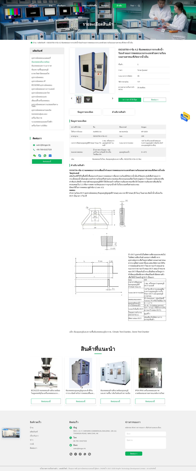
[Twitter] (75, 455)
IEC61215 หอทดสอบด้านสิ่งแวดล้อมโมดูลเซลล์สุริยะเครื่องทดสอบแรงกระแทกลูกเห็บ (45, 392)
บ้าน (50, 6)
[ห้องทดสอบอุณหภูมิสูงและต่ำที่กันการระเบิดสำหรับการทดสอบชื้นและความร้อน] (81, 373)
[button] (34, 378)
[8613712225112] (84, 455)
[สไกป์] (40, 155)
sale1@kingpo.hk (43, 145)
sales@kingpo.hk (79, 448)
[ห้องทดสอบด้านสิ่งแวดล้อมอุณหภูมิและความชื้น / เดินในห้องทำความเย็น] (115, 373)
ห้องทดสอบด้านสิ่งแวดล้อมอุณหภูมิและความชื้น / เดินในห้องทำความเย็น (115, 392)
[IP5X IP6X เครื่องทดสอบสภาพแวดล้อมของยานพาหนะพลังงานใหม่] (150, 373)
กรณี (32, 444)
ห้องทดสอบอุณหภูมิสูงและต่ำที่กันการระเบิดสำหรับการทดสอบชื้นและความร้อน (80, 392)
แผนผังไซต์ (63, 468)
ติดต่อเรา (104, 6)
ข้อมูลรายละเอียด (85, 112)
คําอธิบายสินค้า (119, 112)
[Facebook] (80, 455)
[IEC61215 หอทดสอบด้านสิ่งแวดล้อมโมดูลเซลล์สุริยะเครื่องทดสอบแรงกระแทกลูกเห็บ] (46, 373)
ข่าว (31, 440)
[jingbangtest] (89, 455)
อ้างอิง (119, 6)
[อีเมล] (50, 155)
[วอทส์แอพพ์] (45, 155)
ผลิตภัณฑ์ (74, 6)
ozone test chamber (140, 332)
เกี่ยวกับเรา (61, 6)
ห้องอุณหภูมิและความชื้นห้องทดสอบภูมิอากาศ (92, 332)
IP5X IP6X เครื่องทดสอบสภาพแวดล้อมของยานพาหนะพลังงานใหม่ (149, 392)
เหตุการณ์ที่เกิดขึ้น (89, 6)
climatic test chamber (121, 332)
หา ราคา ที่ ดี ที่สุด (130, 100)
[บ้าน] (33, 5)
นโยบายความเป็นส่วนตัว (48, 468)
